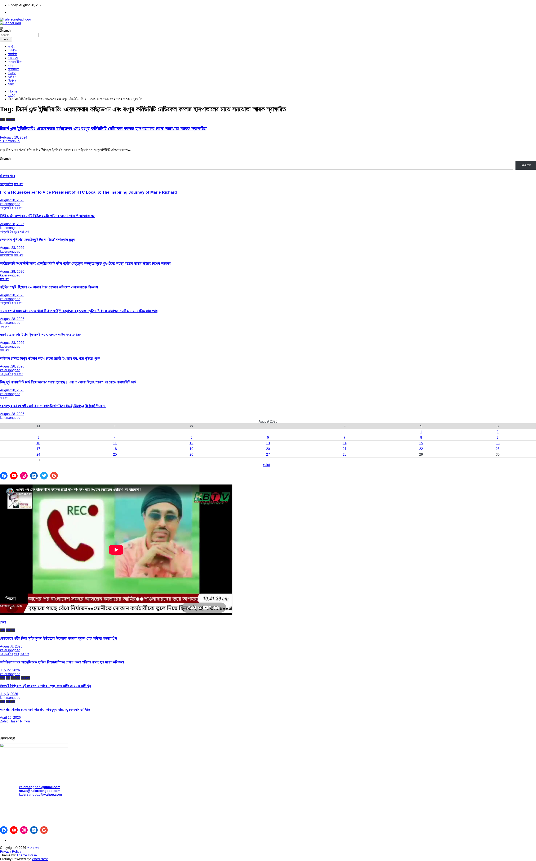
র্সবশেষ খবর (7, 176)
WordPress (40, 859)
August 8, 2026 (11, 646)
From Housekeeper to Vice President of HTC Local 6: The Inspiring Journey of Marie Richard (88, 192)
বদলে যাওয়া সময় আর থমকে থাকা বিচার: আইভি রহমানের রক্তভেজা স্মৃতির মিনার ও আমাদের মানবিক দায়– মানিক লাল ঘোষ (78, 311)
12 (191, 443)
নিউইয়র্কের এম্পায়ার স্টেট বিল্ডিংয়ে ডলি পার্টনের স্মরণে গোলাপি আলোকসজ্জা (47, 216)
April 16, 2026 (10, 717)
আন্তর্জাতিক (15, 61)
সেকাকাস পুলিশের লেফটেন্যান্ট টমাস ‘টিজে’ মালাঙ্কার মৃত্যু (37, 239)
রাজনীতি (12, 54)
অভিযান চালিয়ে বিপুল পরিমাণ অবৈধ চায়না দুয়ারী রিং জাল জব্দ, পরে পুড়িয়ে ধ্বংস (50, 358)
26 (191, 454)
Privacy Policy (10, 851)
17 (38, 449)
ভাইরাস (12, 76)
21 (345, 449)
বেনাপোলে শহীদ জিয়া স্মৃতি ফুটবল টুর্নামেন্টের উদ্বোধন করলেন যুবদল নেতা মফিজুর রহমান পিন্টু (58, 638)
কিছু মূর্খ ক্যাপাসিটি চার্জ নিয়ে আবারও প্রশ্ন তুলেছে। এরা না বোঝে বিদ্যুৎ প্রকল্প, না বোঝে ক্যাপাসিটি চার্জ (68, 382)
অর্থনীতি (12, 50)
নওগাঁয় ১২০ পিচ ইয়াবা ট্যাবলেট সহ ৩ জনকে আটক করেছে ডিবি (40, 334)
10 (38, 443)
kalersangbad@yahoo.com (40, 794)
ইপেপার (12, 80)
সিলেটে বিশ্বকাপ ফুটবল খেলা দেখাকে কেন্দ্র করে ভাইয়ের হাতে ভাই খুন (45, 686)
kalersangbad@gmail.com (39, 787)
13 (268, 443)
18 (115, 449)
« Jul (266, 465)
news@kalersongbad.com (39, 791)
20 (268, 449)
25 (115, 454)
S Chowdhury (10, 141)
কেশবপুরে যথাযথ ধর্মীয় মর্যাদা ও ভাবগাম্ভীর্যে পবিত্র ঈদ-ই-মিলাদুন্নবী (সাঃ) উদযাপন (53, 406)
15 (421, 443)
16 (498, 443)
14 (345, 443)
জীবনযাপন (13, 69)
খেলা (10, 65)
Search (5, 30)
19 (191, 449)
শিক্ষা (11, 84)
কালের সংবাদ (33, 847)
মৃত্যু (16, 231)
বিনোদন (12, 73)
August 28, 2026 (12, 200)
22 (421, 449)
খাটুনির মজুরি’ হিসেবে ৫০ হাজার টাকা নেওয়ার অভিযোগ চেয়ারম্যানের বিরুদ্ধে (49, 287)
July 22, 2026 (10, 670)
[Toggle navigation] (1, 28)
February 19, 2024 (13, 137)
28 (345, 454)
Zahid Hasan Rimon (15, 721)
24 (38, 454)
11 (115, 443)
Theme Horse (27, 855)
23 (498, 449)
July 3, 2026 (9, 694)
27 (268, 454)
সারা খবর (15, 678)
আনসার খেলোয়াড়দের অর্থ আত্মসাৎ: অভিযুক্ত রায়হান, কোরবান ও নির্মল (45, 709)
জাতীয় (11, 46)
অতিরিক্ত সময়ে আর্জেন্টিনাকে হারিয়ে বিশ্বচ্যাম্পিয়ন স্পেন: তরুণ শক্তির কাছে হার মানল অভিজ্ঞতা (62, 662)
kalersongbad (10, 204)
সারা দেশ (13, 58)
